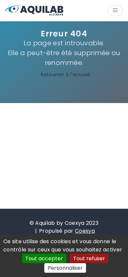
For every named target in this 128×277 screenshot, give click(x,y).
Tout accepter (44, 258)
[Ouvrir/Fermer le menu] (115, 10)
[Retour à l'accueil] (34, 11)
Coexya (85, 231)
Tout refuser (89, 258)
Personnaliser (65, 268)
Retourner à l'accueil (65, 74)
